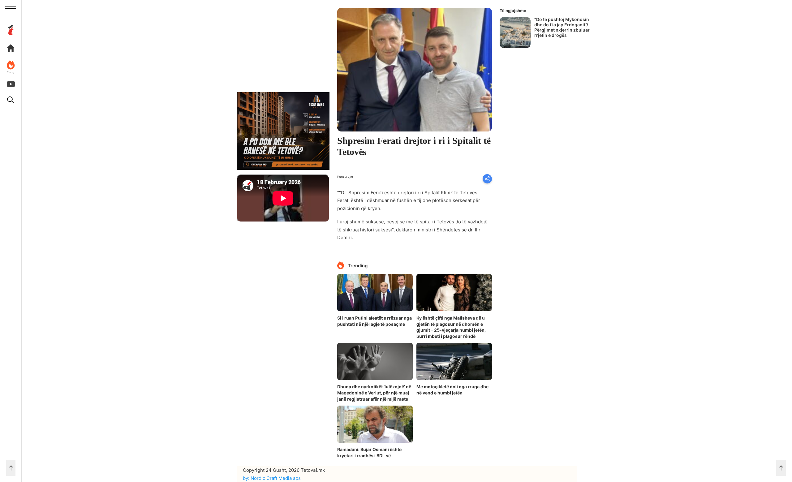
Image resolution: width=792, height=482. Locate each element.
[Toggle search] (10, 100)
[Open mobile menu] (10, 6)
